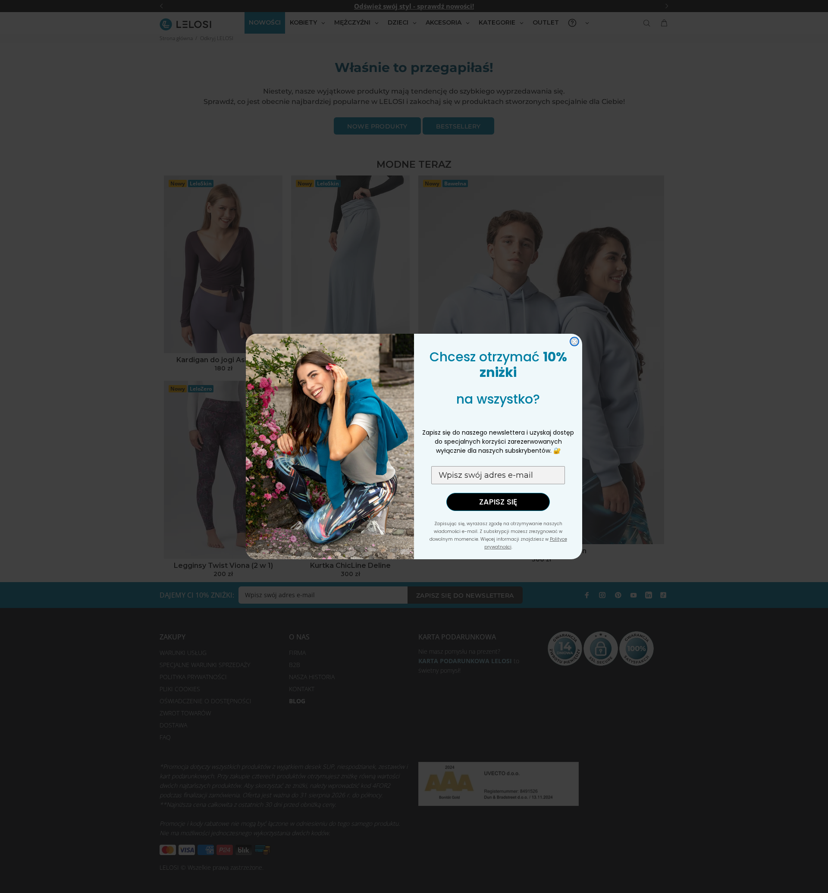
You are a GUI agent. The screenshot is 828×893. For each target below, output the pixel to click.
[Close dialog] (574, 341)
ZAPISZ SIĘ (498, 501)
